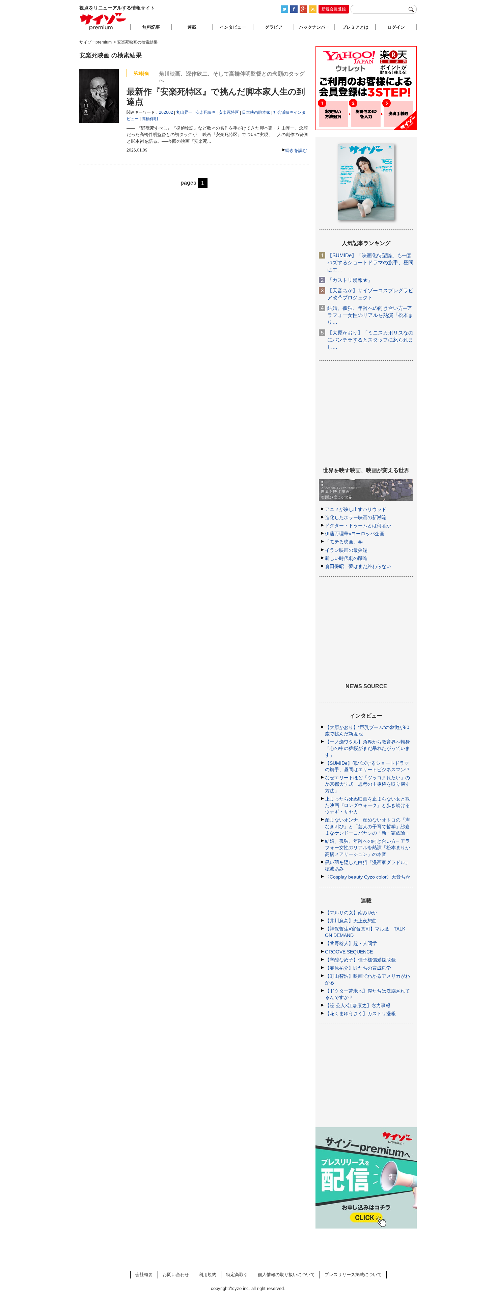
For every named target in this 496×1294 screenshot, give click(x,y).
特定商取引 (237, 1274)
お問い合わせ (176, 1274)
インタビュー (233, 27)
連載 (192, 27)
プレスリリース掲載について (353, 1274)
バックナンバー (314, 27)
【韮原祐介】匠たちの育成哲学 (358, 968)
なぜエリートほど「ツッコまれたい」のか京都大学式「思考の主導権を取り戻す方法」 (367, 784)
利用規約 (207, 1274)
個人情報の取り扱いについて (286, 1274)
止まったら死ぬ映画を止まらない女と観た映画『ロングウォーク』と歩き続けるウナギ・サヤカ (367, 805)
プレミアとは (355, 27)
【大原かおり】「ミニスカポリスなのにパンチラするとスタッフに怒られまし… (370, 340)
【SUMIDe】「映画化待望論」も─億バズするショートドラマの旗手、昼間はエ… (370, 262)
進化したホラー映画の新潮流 (355, 517)
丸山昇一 (184, 112)
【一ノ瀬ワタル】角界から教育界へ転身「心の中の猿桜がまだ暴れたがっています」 (367, 748)
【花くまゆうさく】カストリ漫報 (360, 1013)
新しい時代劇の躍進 (346, 558)
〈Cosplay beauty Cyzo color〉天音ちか (367, 877)
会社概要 (144, 1274)
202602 (166, 112)
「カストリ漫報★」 (350, 280)
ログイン (396, 27)
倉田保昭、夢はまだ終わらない (358, 566)
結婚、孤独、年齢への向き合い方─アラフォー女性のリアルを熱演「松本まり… (370, 315)
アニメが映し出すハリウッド (355, 509)
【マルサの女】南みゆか (351, 912)
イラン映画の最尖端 (346, 550)
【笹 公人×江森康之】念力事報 (357, 1005)
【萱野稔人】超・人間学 (351, 943)
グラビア (273, 27)
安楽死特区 (229, 112)
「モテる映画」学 (344, 541)
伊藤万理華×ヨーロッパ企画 (354, 533)
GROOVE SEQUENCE (349, 951)
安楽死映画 (205, 112)
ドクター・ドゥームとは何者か (358, 525)
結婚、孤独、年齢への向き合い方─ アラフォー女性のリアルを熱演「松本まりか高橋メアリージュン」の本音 (367, 847)
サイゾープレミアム (103, 21)
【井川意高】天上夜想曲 (351, 920)
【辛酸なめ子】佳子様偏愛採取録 (360, 960)
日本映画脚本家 (256, 112)
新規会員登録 (334, 9)
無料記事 (151, 27)
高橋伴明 (150, 118)
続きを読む (296, 150)
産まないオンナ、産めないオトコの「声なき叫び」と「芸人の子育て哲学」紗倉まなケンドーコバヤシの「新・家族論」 (367, 826)
